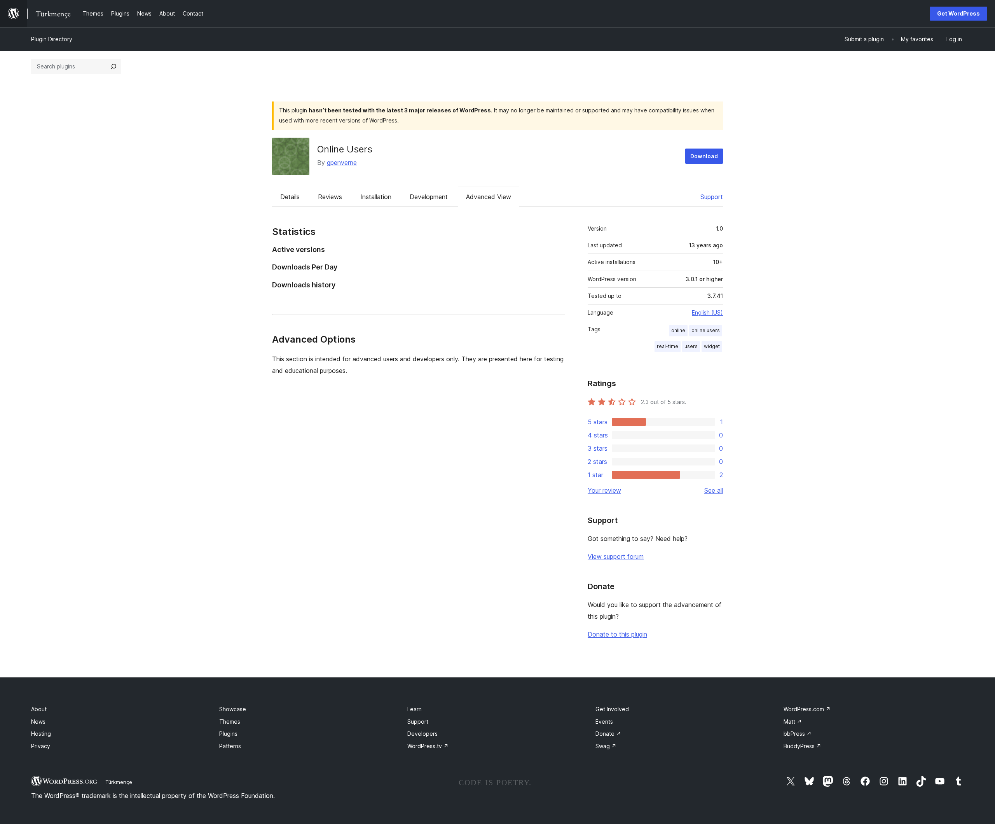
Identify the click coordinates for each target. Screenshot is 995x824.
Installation (375, 197)
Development (429, 197)
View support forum (616, 556)
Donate (608, 733)
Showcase (232, 709)
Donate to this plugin (617, 634)
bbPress (798, 733)
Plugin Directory (51, 39)
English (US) (707, 312)
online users (705, 330)
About (39, 709)
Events (604, 721)
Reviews (330, 197)
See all (713, 490)
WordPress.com (807, 709)
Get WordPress (958, 13)
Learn (414, 709)
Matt (793, 721)
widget (712, 346)
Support (711, 197)
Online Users (344, 149)
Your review (604, 490)
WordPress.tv (428, 746)
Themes (229, 721)
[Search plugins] (113, 66)
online (678, 330)
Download (704, 156)
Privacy (40, 746)
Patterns (230, 746)
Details (290, 197)
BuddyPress (802, 746)
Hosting (41, 733)
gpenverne (342, 162)
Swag (605, 746)
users (691, 346)
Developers (422, 733)
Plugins (228, 733)
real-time (667, 346)
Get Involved (612, 709)
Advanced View (488, 197)
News (38, 721)
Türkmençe (118, 782)
